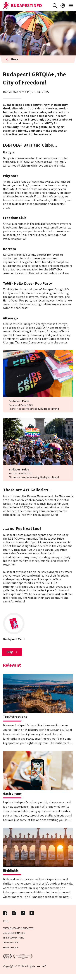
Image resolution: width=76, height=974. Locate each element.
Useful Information (14, 932)
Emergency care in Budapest (18, 928)
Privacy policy (10, 947)
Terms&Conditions (13, 937)
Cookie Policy (10, 942)
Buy (9, 652)
